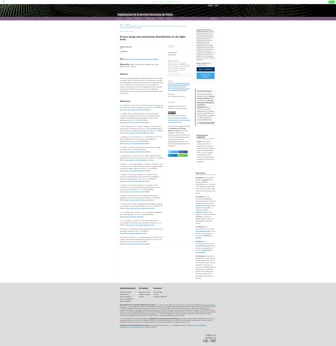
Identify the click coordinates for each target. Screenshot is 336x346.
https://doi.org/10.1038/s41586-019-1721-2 (133, 233)
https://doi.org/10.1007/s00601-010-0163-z (141, 208)
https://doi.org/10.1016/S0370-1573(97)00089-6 (135, 110)
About (179, 2)
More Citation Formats (175, 74)
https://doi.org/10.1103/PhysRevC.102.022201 (134, 122)
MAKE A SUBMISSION (206, 69)
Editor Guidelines (125, 301)
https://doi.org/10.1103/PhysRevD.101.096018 (134, 192)
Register (210, 5)
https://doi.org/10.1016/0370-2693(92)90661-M (135, 152)
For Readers (199, 177)
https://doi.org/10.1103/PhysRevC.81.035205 (139, 133)
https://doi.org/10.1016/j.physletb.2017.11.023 (139, 225)
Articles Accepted (144, 294)
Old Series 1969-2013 (160, 296)
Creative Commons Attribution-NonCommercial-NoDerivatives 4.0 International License (179, 120)
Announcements (171, 2)
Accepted (129, 18)
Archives (161, 2)
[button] (173, 152)
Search (332, 2)
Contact (141, 296)
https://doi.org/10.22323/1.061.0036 (131, 217)
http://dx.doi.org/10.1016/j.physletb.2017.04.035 (135, 170)
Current (154, 2)
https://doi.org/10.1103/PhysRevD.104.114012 (139, 200)
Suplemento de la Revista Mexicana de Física (145, 14)
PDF (171, 46)
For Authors (200, 197)
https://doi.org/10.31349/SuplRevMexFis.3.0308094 (141, 59)
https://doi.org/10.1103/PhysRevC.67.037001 (139, 160)
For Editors (199, 241)
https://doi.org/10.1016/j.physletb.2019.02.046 (135, 181)
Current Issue (158, 292)
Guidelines (138, 18)
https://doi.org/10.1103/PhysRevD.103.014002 (135, 244)
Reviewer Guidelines (126, 299)
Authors (199, 141)
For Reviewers (200, 227)
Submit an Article (144, 292)
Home (121, 24)
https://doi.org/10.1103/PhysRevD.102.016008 (135, 143)
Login (216, 5)
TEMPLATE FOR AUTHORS (206, 76)
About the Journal (125, 292)
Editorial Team (150, 18)
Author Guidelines (125, 296)
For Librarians (200, 256)
